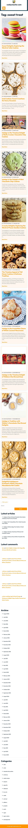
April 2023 (6, 751)
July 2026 (6, 617)
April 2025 (6, 668)
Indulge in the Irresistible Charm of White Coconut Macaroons (14, 329)
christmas (6, 774)
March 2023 (6, 754)
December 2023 (7, 724)
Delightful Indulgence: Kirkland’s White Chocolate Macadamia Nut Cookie (12, 483)
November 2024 (7, 686)
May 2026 (6, 624)
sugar (5, 812)
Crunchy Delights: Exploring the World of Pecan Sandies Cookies (14, 227)
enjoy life (5, 785)
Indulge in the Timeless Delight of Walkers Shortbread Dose (13, 376)
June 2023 (6, 744)
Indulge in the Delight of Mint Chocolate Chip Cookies (13, 180)
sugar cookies (6, 816)
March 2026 (6, 631)
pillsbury (5, 802)
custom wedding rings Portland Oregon (11, 596)
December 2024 (7, 682)
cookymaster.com (14, 4)
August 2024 (6, 696)
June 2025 (6, 662)
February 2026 (7, 634)
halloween (6, 788)
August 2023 (6, 737)
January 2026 (7, 637)
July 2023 (6, 741)
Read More (4, 58)
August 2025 (6, 655)
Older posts (5, 502)
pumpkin (5, 805)
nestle (5, 795)
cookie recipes (7, 778)
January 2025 (7, 679)
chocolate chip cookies (8, 771)
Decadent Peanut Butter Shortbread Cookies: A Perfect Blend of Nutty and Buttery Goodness (14, 560)
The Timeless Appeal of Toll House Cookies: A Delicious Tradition (12, 274)
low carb (5, 792)
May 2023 (6, 748)
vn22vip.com (5, 558)
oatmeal (5, 799)
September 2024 (7, 693)
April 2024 (6, 710)
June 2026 (6, 620)
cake (5, 764)
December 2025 (7, 641)
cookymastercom (7, 43)
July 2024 (6, 699)
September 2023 (7, 734)
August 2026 (6, 613)
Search (2, 505)
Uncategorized (7, 819)
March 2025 (6, 672)
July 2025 (6, 658)
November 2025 (7, 644)
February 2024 (7, 717)
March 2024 (6, 713)
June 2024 (6, 703)
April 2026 (6, 627)
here (3, 548)
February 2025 (7, 675)
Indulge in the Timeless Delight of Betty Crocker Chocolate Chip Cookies (14, 135)
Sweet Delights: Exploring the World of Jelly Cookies (13, 47)
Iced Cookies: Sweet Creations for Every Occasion (13, 100)
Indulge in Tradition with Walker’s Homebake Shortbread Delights (14, 423)
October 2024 (7, 689)
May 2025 (6, 665)
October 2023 (7, 730)
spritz (5, 809)
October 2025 (7, 648)
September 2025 (7, 651)
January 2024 (7, 720)
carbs (5, 768)
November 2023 (7, 727)
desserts (5, 781)
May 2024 (6, 706)
